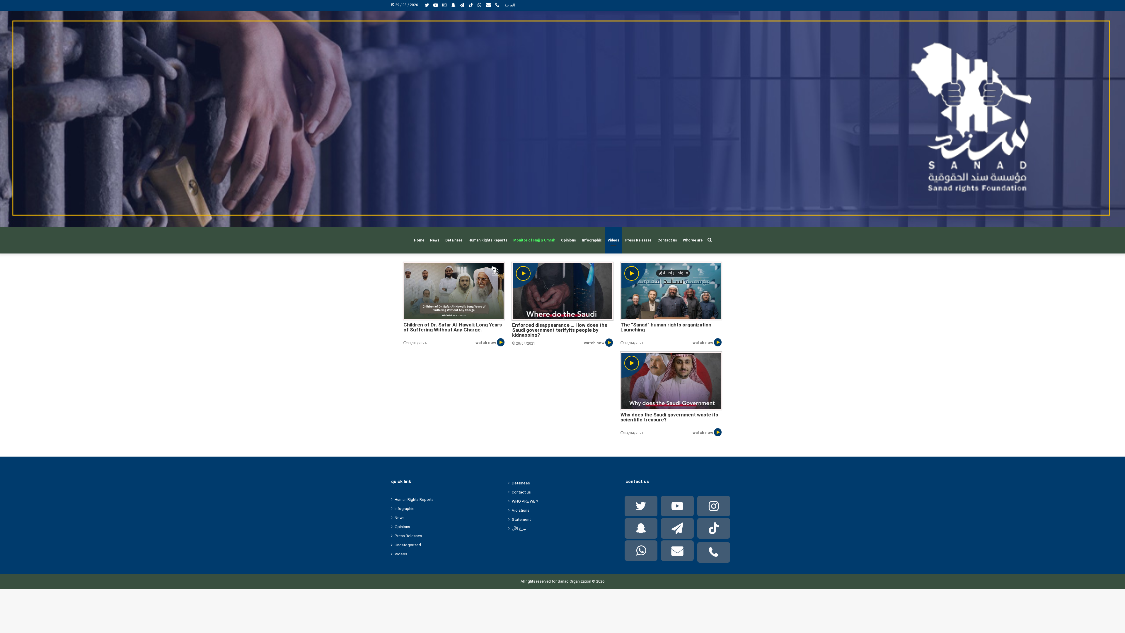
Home (419, 240)
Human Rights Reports (487, 240)
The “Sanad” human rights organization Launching (666, 327)
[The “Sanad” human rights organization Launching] (671, 291)
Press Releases (638, 240)
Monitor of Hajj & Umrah (534, 240)
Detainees (454, 240)
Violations (520, 510)
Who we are (693, 240)
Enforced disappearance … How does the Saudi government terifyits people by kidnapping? (559, 330)
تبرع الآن (519, 528)
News (434, 240)
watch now (486, 342)
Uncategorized (408, 544)
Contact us (667, 240)
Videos (613, 240)
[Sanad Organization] (562, 119)
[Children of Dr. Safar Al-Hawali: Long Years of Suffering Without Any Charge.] (453, 291)
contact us (521, 492)
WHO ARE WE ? (525, 501)
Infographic (592, 240)
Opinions (568, 240)
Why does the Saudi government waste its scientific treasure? (669, 417)
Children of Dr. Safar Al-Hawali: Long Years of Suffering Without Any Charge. (452, 327)
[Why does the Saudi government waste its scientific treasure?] (671, 381)
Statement (521, 519)
